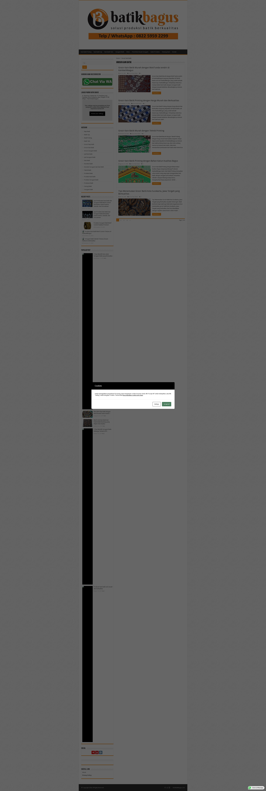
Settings (156, 404)
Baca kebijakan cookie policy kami (133, 395)
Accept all (166, 404)
